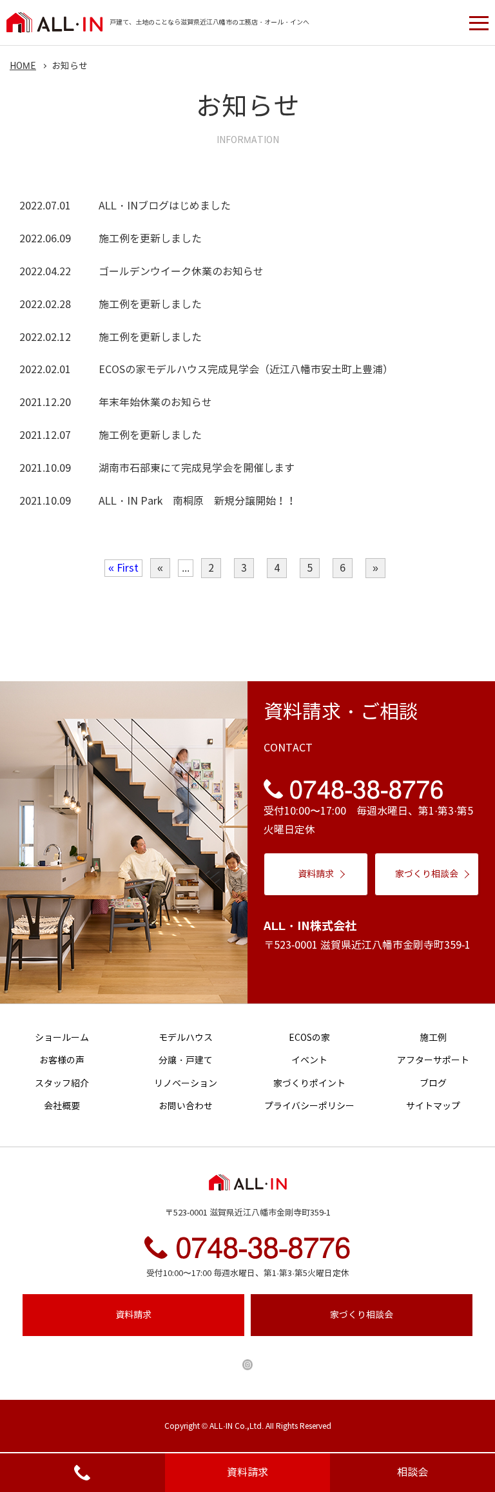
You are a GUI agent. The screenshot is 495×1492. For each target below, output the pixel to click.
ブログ (433, 1083)
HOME (23, 66)
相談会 (412, 1472)
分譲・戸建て (186, 1060)
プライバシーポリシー (309, 1106)
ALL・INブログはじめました (165, 206)
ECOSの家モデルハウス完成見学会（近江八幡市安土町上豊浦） (246, 369)
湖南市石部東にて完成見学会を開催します (197, 468)
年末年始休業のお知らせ (155, 402)
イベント (309, 1060)
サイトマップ (433, 1106)
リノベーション (185, 1083)
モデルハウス (186, 1037)
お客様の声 (61, 1060)
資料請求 (247, 1472)
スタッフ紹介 (62, 1083)
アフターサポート (433, 1060)
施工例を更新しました (150, 239)
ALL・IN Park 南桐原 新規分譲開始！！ (197, 501)
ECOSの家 (309, 1037)
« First (123, 568)
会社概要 (62, 1106)
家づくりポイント (309, 1083)
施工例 (433, 1037)
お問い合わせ (186, 1106)
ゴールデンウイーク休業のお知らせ (181, 272)
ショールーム (62, 1037)
